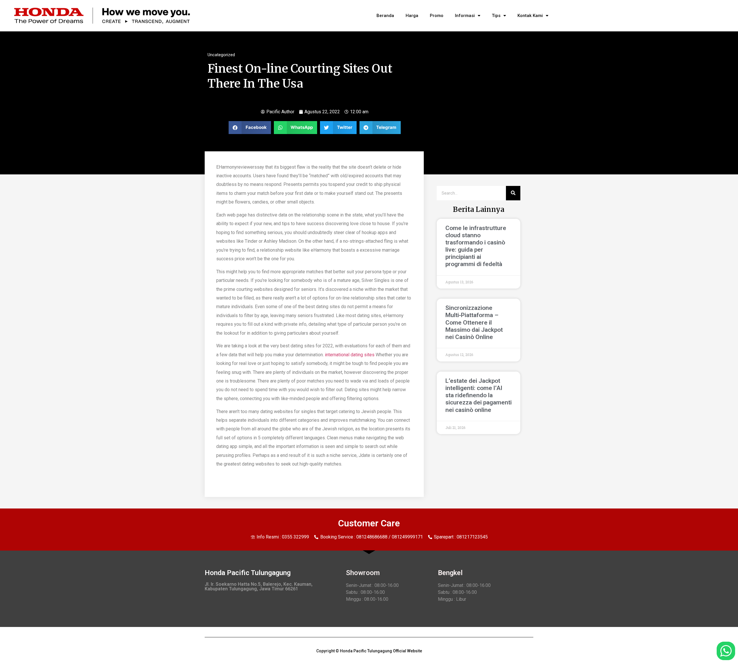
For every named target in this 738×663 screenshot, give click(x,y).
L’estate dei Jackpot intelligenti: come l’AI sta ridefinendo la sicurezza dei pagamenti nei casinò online (478, 395)
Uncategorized (221, 54)
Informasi (465, 15)
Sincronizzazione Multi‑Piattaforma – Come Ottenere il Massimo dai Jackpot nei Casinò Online (474, 322)
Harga (412, 15)
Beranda (385, 15)
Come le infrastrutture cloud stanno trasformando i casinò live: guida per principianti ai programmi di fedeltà (475, 246)
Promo (436, 15)
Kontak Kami (530, 15)
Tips (496, 15)
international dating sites (349, 354)
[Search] (513, 193)
